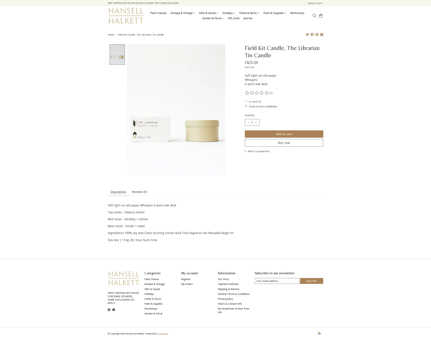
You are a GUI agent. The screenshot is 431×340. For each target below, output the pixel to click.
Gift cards (234, 18)
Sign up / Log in (315, 3)
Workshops (297, 13)
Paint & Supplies (153, 303)
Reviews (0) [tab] (139, 192)
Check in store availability (263, 106)
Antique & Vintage (154, 284)
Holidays (149, 294)
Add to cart (284, 134)
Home (111, 34)
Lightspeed (162, 333)
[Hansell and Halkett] (126, 15)
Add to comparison (258, 151)
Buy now (284, 143)
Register (186, 279)
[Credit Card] (319, 333)
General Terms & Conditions (234, 294)
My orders (187, 284)
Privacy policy (225, 298)
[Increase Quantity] (256, 122)
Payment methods (228, 284)
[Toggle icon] (314, 16)
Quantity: (250, 115)
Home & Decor (152, 298)
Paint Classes (158, 13)
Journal (248, 18)
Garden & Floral (153, 313)
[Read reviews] (257, 93)
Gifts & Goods (152, 289)
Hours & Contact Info (230, 303)
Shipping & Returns (228, 289)
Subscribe (311, 281)
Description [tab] (118, 192)
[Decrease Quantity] (248, 122)
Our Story (223, 279)
